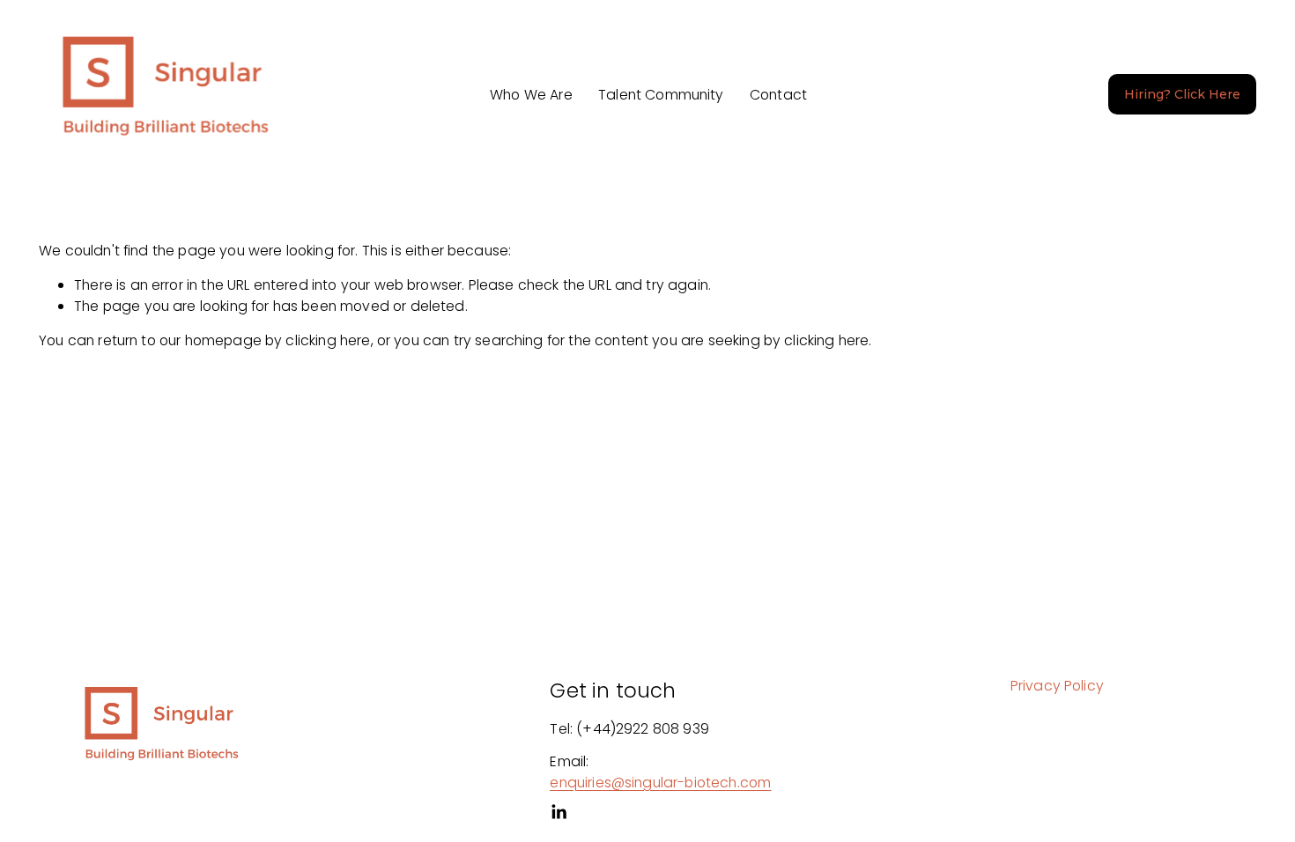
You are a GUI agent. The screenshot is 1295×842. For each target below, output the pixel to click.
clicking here (327, 340)
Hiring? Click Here (1182, 94)
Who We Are (531, 95)
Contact (778, 95)
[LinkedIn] (558, 812)
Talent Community (661, 95)
